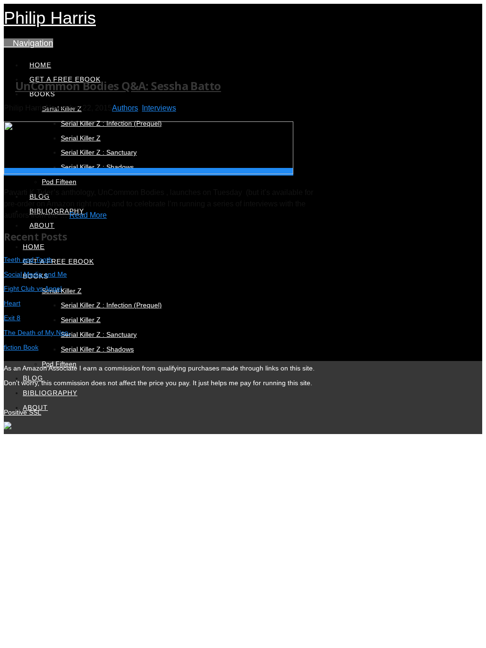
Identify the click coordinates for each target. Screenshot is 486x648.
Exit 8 (12, 318)
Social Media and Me (35, 274)
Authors (125, 108)
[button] (28, 43)
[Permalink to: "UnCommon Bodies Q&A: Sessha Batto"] (148, 172)
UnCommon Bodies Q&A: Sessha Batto (118, 85)
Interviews (159, 108)
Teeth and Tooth (28, 259)
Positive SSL (22, 412)
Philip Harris (50, 18)
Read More (88, 215)
